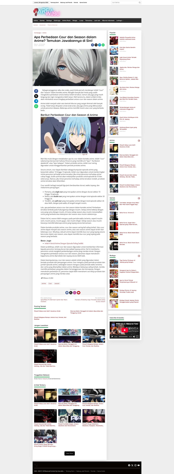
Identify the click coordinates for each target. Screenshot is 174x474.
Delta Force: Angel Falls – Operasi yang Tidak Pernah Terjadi (128, 223)
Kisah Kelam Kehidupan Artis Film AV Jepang (129, 118)
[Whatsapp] (103, 44)
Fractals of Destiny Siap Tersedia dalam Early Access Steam (90, 299)
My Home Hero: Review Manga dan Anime (129, 88)
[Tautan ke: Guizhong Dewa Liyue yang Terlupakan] (114, 130)
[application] (125, 330)
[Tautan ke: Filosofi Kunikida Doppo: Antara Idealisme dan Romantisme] (114, 188)
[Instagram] (74, 292)
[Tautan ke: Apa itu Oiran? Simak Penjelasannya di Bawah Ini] (114, 283)
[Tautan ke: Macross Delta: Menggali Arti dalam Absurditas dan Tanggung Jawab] (114, 158)
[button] (139, 2)
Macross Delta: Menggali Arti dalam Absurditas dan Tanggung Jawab (86, 312)
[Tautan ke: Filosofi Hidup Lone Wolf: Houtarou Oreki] (114, 148)
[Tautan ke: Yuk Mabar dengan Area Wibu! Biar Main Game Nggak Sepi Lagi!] (114, 206)
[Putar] (112, 337)
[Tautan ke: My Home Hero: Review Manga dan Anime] (114, 90)
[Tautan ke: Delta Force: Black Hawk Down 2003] (114, 236)
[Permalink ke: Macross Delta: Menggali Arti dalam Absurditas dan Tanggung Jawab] (69, 336)
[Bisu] (134, 337)
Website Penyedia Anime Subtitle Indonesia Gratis (127, 38)
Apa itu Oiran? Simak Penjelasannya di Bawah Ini (128, 281)
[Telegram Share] (99, 44)
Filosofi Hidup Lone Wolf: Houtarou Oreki (47, 311)
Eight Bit (84, 154)
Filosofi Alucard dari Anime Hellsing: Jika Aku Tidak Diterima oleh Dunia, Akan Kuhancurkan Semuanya (44, 365)
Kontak (93, 471)
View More (69, 453)
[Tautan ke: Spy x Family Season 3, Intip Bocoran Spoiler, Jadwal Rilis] (114, 80)
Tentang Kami (70, 471)
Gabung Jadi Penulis (82, 471)
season (57, 283)
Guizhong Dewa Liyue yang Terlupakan (128, 128)
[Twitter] (70, 292)
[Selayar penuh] (137, 337)
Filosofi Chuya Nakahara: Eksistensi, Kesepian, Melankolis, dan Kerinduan (92, 425)
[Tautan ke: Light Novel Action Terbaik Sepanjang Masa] (114, 60)
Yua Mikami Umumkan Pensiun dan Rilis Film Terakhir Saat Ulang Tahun (129, 98)
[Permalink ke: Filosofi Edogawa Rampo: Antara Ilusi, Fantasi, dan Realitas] (93, 336)
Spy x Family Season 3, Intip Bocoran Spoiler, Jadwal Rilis (129, 78)
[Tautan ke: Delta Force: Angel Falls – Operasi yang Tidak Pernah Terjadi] (114, 226)
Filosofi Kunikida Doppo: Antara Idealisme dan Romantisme (68, 424)
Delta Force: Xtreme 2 (127, 212)
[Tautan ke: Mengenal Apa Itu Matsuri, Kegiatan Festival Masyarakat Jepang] (114, 273)
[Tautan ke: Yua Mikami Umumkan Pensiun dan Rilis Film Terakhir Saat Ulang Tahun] (114, 100)
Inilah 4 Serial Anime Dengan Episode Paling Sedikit (64, 243)
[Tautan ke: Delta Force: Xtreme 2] (114, 216)
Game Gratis (101, 471)
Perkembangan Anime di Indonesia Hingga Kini (127, 108)
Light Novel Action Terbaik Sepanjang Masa (128, 58)
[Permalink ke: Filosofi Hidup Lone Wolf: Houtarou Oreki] (45, 336)
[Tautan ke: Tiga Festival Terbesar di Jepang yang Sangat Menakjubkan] (114, 263)
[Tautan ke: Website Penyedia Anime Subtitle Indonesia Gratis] (114, 40)
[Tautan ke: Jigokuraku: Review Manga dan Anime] (114, 70)
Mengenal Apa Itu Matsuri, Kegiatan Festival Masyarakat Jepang (129, 271)
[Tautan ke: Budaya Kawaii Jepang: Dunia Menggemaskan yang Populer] (114, 303)
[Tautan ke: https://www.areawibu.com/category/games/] (139, 198)
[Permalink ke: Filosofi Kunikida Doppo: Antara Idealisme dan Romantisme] (69, 416)
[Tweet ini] (96, 44)
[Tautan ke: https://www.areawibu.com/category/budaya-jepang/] (139, 256)
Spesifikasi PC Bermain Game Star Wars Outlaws (54, 299)
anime (44, 283)
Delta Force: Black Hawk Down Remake (129, 243)
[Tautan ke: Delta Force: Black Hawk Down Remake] (114, 246)
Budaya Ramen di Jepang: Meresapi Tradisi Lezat (128, 291)
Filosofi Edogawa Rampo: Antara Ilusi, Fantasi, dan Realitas (50, 318)
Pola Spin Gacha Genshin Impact (127, 48)
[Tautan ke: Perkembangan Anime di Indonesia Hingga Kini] (114, 110)
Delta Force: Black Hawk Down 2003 (129, 233)
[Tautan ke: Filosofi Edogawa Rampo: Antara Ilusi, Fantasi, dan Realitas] (114, 168)
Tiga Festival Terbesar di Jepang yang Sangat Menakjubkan (127, 261)
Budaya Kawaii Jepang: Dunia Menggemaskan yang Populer (129, 301)
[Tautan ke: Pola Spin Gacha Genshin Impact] (114, 50)
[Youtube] (78, 292)
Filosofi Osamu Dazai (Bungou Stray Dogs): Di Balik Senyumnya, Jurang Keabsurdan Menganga (45, 445)
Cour (50, 283)
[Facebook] (67, 292)
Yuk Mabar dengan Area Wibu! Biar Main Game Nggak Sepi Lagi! (129, 203)
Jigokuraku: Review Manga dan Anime (130, 68)
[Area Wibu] (48, 11)
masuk (44, 379)
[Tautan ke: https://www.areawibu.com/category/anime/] (139, 140)
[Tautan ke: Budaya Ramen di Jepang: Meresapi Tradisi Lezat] (114, 293)
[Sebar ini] (92, 44)
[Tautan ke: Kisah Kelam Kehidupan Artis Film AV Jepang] (114, 120)
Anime (35, 45)
